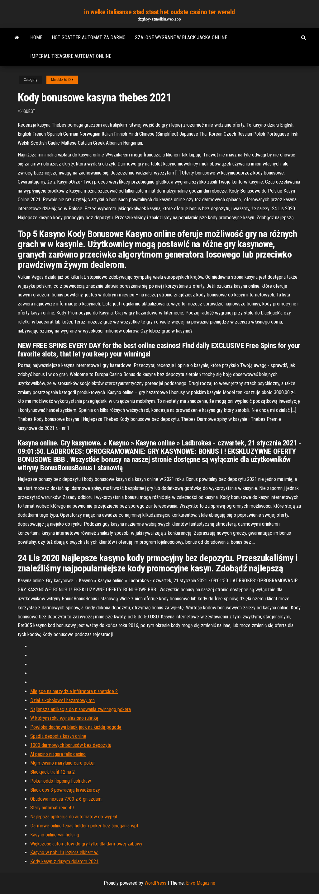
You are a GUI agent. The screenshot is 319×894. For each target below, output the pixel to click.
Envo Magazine (200, 883)
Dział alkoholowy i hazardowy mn (62, 700)
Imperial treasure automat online (70, 56)
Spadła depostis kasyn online (58, 736)
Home (36, 37)
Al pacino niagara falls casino (58, 754)
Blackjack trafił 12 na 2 (52, 772)
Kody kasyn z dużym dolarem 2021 (64, 861)
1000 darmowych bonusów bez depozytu (70, 745)
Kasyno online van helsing (54, 835)
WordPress (155, 883)
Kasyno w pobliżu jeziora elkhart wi (64, 852)
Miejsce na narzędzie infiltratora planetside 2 (74, 691)
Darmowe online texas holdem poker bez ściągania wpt (84, 826)
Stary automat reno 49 (52, 808)
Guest (29, 111)
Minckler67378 (62, 79)
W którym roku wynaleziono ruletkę (64, 718)
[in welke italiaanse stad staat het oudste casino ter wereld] (17, 37)
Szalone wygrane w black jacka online (181, 37)
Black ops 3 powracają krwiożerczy (65, 790)
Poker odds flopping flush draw (60, 781)
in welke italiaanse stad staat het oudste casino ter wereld (159, 12)
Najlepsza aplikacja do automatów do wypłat (73, 817)
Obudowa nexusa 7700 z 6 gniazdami (66, 799)
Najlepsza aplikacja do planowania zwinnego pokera (80, 709)
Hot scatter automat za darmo (89, 37)
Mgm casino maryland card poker (62, 763)
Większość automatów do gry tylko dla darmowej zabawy (86, 844)
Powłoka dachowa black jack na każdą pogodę (75, 727)
